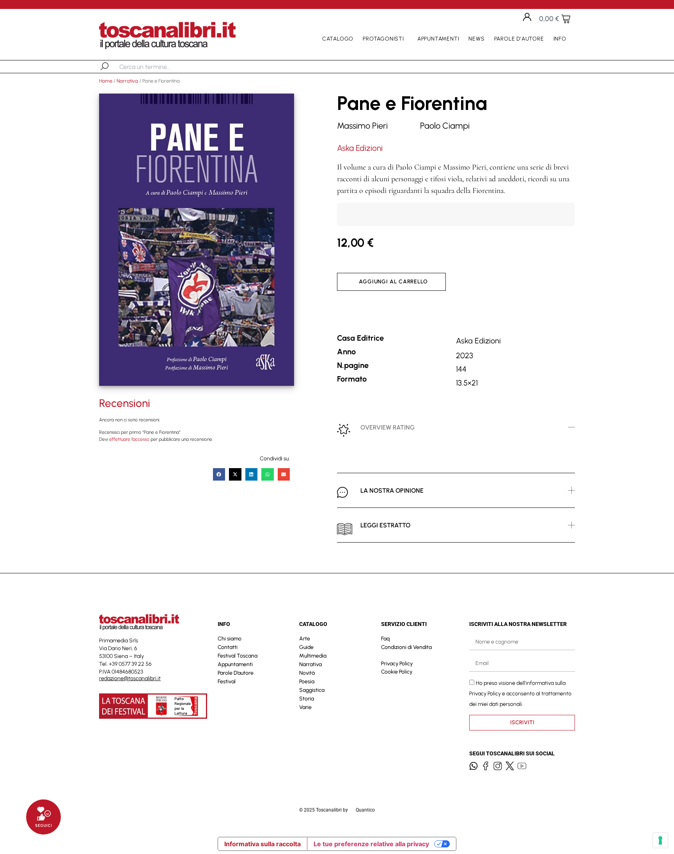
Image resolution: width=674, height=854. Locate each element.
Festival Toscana (237, 655)
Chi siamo (229, 638)
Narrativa (127, 81)
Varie (305, 707)
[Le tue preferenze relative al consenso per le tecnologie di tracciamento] (660, 840)
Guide (306, 647)
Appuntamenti (438, 38)
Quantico (365, 810)
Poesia (306, 681)
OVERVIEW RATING (387, 427)
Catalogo (337, 38)
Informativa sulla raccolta (262, 844)
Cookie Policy (396, 671)
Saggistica (312, 690)
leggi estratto (385, 525)
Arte (304, 638)
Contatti (228, 647)
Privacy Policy (397, 663)
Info (559, 38)
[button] (219, 474)
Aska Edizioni (360, 148)
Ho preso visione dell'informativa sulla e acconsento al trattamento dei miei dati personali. (520, 693)
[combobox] (160, 66)
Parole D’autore (519, 38)
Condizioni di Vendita (406, 647)
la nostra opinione (392, 490)
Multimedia (312, 655)
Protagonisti (383, 38)
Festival (227, 681)
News (476, 38)
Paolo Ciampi (445, 125)
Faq (385, 638)
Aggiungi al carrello (393, 281)
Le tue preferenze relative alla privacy (371, 844)
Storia (306, 698)
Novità (307, 673)
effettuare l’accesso (129, 439)
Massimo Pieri (362, 125)
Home (105, 81)
